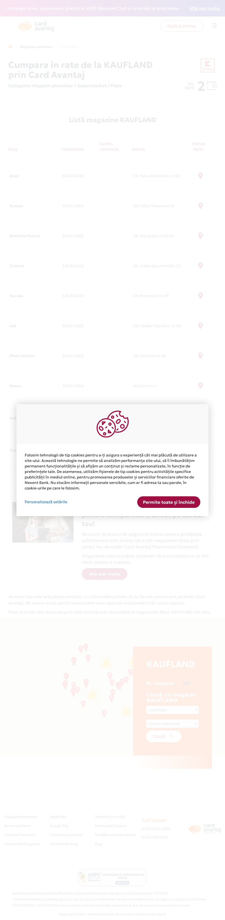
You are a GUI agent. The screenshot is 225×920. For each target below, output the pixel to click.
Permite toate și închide (169, 502)
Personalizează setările (46, 501)
